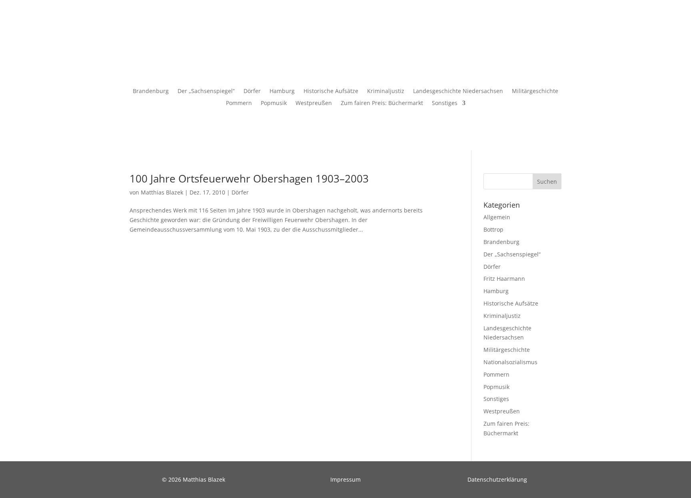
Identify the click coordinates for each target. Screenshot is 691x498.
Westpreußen (314, 103)
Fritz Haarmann (504, 278)
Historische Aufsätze (331, 91)
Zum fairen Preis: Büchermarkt (382, 103)
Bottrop (493, 229)
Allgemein (496, 217)
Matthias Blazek (162, 192)
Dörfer (252, 91)
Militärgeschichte (535, 91)
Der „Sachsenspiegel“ (206, 91)
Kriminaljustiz (385, 91)
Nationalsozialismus (510, 362)
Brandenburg (151, 91)
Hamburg (282, 91)
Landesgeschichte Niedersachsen (458, 91)
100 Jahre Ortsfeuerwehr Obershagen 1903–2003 (249, 178)
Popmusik (274, 103)
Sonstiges (444, 103)
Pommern (239, 103)
